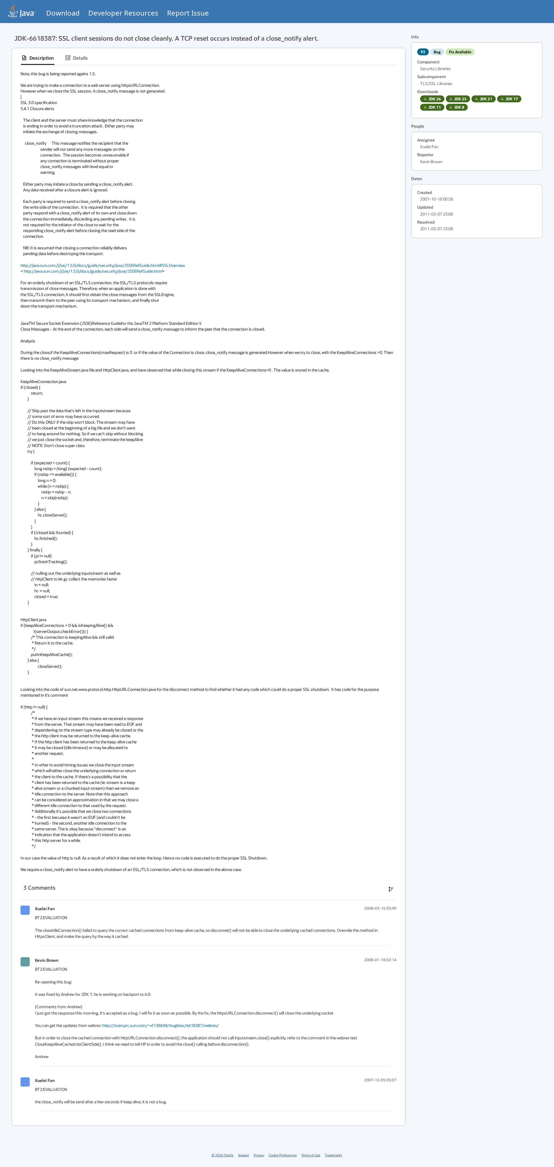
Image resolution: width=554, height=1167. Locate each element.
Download (63, 13)
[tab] (37, 58)
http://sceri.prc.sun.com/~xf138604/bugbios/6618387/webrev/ (160, 1025)
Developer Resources (123, 13)
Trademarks (333, 1155)
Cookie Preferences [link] (283, 1155)
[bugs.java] (22, 10)
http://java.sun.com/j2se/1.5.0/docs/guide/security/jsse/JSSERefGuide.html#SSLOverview (102, 265)
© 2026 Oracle (222, 1155)
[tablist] (208, 58)
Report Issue (188, 13)
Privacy (259, 1155)
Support (243, 1155)
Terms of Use (310, 1155)
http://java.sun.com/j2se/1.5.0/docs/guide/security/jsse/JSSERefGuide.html (93, 271)
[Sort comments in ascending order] (390, 889)
